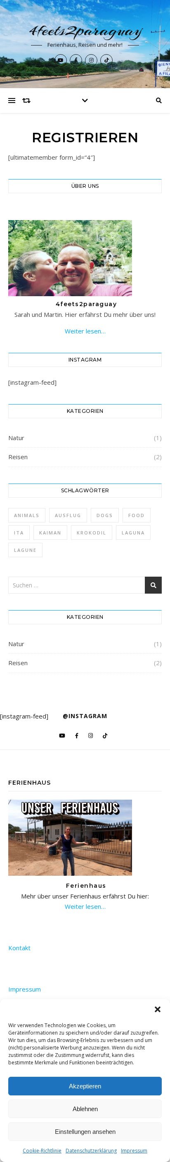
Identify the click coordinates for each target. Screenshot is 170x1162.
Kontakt (19, 948)
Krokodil (91, 532)
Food (136, 515)
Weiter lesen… (85, 331)
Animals (27, 515)
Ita (19, 532)
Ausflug (68, 515)
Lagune (25, 550)
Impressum (134, 1150)
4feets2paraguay (85, 30)
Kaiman (50, 532)
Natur (16, 438)
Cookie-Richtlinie (42, 1150)
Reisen (18, 457)
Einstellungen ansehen (85, 1131)
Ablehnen (85, 1108)
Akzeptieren (85, 1086)
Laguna (133, 532)
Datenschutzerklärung (91, 1150)
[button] (157, 1009)
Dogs (105, 515)
